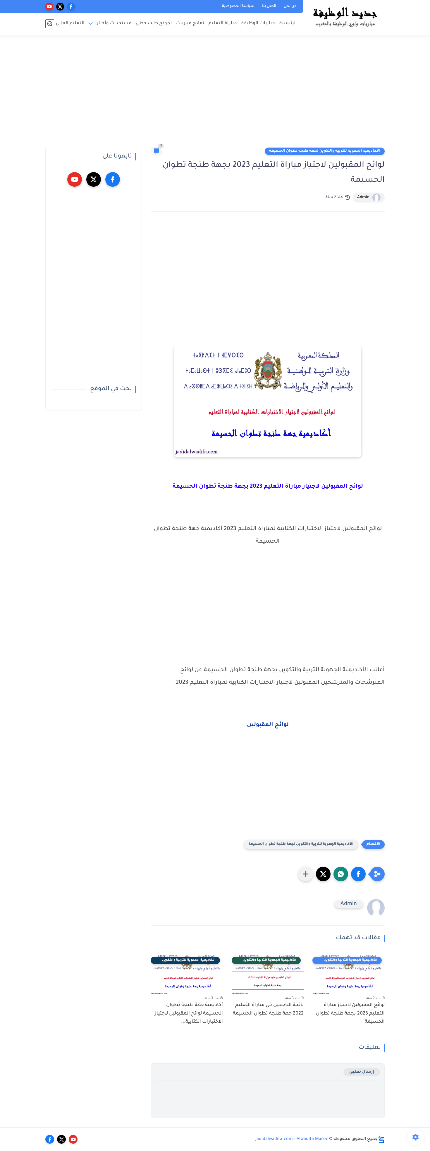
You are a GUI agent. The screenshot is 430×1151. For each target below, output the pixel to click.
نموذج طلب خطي (154, 23)
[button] (358, 874)
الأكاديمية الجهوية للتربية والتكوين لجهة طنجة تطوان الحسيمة (324, 151)
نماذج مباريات (190, 23)
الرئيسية (288, 23)
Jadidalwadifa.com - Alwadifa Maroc (291, 1139)
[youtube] (49, 7)
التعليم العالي (70, 23)
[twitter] (60, 7)
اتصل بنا (269, 6)
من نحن (290, 6)
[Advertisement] (215, 93)
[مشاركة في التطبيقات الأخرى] (305, 874)
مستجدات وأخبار (114, 23)
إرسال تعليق (361, 1072)
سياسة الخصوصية (238, 6)
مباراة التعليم (223, 23)
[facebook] (71, 7)
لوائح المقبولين (268, 725)
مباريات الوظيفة (258, 23)
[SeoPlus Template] (381, 1139)
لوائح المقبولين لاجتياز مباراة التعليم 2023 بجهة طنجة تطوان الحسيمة (350, 1014)
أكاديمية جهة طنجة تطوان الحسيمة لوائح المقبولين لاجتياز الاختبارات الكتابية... (189, 1014)
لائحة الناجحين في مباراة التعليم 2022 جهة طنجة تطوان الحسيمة (268, 1009)
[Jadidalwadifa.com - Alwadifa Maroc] (345, 17)
